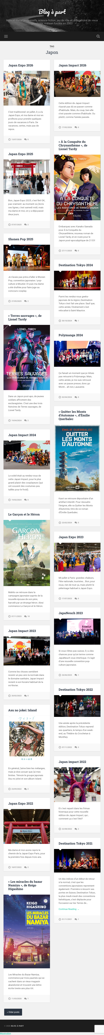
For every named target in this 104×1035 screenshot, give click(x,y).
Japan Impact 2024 (22, 435)
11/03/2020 (17, 998)
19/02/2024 (17, 500)
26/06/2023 (67, 675)
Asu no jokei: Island (22, 710)
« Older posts (13, 1012)
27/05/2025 (17, 301)
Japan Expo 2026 (20, 65)
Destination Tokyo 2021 (75, 843)
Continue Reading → (69, 909)
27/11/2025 (67, 251)
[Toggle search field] (98, 36)
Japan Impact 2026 (72, 65)
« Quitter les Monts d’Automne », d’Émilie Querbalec (74, 415)
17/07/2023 (67, 598)
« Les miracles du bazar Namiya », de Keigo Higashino (25, 885)
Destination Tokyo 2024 (76, 265)
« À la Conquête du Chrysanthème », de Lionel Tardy (73, 145)
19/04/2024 (17, 420)
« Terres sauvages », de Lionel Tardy (25, 317)
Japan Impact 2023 (22, 631)
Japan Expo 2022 (20, 803)
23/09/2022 (17, 789)
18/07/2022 (17, 867)
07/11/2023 (17, 616)
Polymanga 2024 (71, 335)
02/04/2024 (67, 397)
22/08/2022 (67, 829)
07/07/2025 (17, 225)
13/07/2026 (17, 139)
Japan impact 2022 (72, 762)
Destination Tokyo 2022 (76, 689)
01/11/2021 (67, 919)
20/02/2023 (17, 696)
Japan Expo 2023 (71, 537)
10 (28, 616)
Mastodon (5, 1033)
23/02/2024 (67, 523)
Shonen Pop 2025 (20, 239)
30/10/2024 (67, 321)
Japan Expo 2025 (20, 154)
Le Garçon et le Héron (24, 514)
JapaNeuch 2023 (71, 613)
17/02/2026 (67, 127)
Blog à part (52, 11)
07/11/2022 (67, 747)
